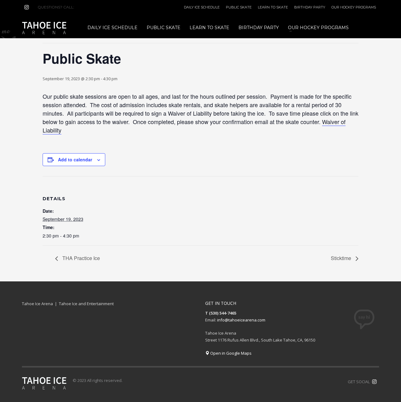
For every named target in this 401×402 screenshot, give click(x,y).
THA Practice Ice (80, 258)
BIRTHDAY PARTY (309, 7)
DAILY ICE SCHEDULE (202, 7)
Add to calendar (75, 159)
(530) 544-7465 (90, 7)
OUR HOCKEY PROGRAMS (353, 7)
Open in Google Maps (230, 353)
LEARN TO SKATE (273, 7)
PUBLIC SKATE (239, 7)
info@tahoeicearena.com (241, 320)
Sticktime (341, 258)
